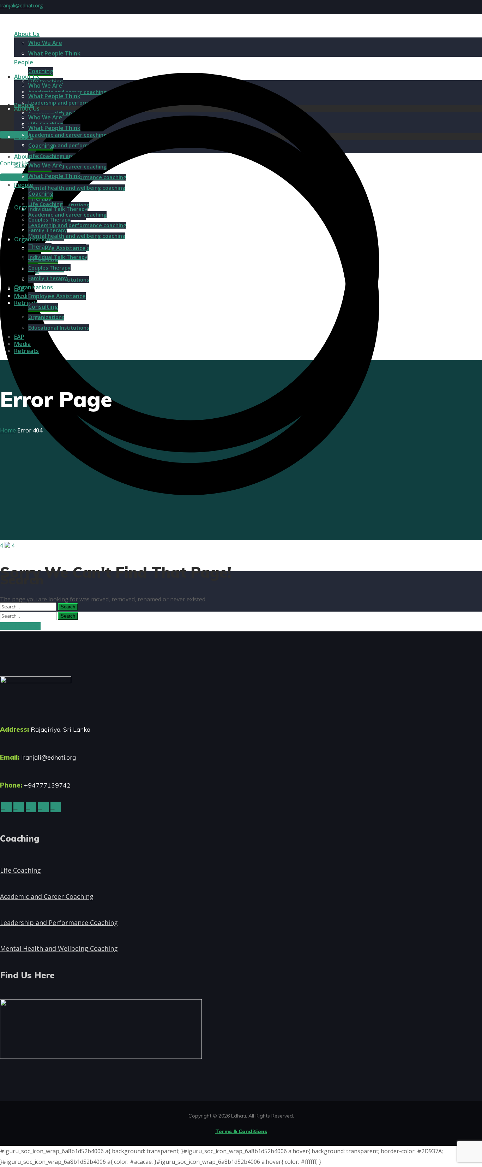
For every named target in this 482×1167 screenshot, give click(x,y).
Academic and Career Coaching (47, 896)
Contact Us (14, 177)
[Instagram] (43, 807)
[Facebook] (18, 807)
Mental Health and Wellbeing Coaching (59, 948)
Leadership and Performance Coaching (59, 922)
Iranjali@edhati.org (21, 5)
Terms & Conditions (241, 1131)
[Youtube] (55, 807)
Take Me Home (20, 626)
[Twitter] (6, 807)
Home (8, 430)
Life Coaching (20, 870)
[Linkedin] (31, 807)
